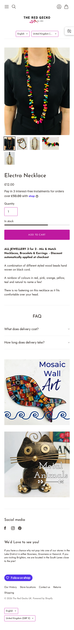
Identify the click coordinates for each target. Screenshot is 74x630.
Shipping (9, 592)
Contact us (44, 587)
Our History (10, 587)
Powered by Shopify (43, 598)
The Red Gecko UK (22, 598)
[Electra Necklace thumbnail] (9, 143)
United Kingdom (45, 33)
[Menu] (6, 6)
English (20, 33)
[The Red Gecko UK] (37, 19)
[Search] (13, 6)
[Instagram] (13, 529)
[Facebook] (5, 529)
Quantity (9, 204)
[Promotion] (37, 392)
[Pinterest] (20, 529)
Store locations (28, 587)
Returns (57, 587)
